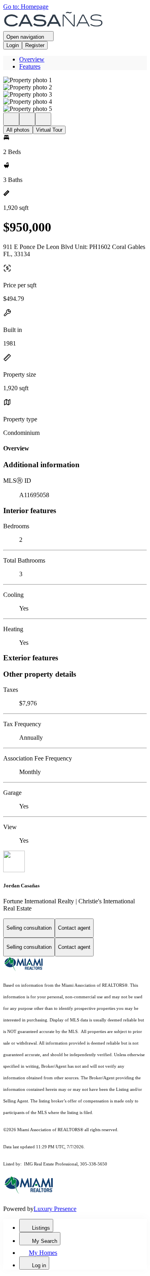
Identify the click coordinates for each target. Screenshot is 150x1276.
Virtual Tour (49, 130)
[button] (75, 80)
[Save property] (27, 119)
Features (29, 66)
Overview (31, 59)
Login (12, 45)
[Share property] (43, 119)
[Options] (11, 119)
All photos (18, 130)
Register (34, 45)
